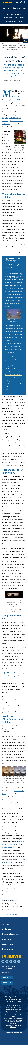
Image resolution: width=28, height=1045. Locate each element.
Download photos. (11, 914)
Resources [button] (7, 949)
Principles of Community (13, 1010)
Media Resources (10, 21)
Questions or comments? (13, 1005)
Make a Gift (7, 982)
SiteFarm (13, 1027)
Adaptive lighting (10, 357)
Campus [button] (6, 939)
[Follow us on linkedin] (10, 961)
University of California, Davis (14, 997)
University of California (13, 1012)
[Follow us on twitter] (14, 961)
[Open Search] (21, 2)
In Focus (10, 14)
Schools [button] (6, 924)
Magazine (17, 14)
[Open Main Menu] (17, 2)
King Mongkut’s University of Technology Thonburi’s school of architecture (12, 121)
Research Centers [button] (11, 934)
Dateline (21, 17)
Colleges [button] (6, 929)
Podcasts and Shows (10, 17)
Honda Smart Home (8, 848)
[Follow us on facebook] (2, 961)
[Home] (11, 956)
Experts (20, 21)
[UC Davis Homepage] (6, 2)
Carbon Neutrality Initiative (13, 375)
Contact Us (7, 977)
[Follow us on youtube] (18, 961)
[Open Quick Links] (25, 2)
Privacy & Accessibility (13, 1007)
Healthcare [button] (7, 944)
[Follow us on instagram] (6, 961)
